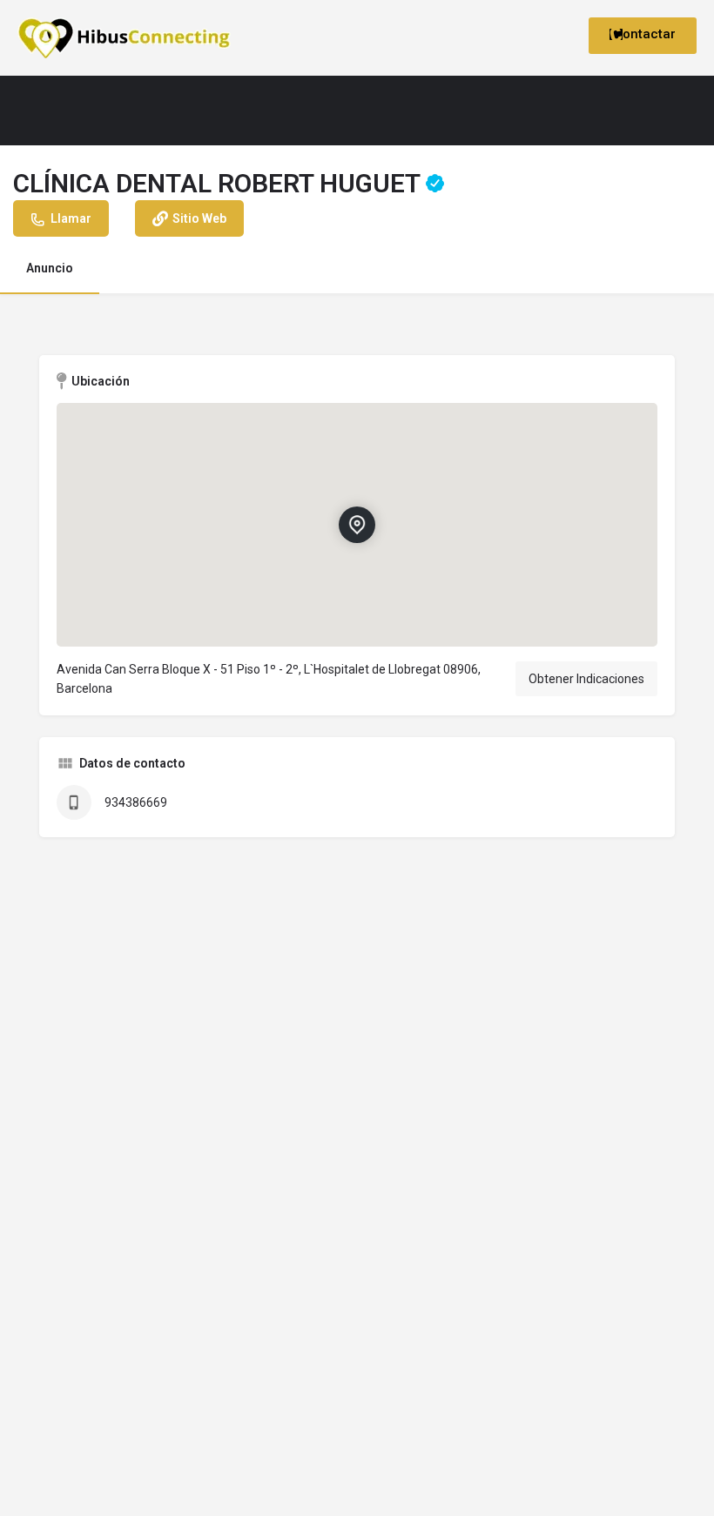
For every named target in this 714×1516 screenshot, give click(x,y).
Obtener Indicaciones (586, 679)
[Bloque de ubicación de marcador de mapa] (357, 524)
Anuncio (49, 268)
